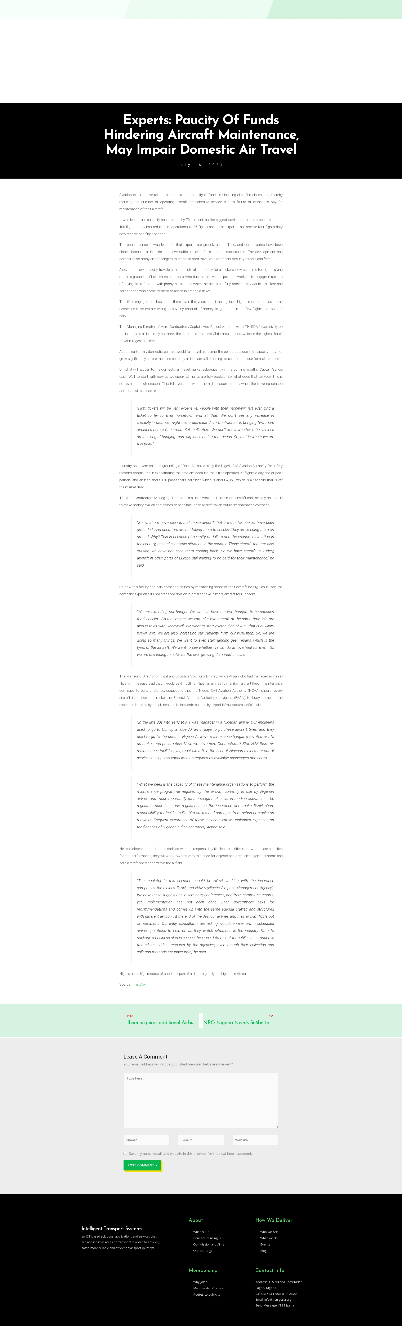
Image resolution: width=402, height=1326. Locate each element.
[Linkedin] (92, 1258)
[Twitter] (83, 1258)
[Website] (255, 1140)
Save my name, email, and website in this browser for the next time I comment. (190, 1153)
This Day (139, 984)
